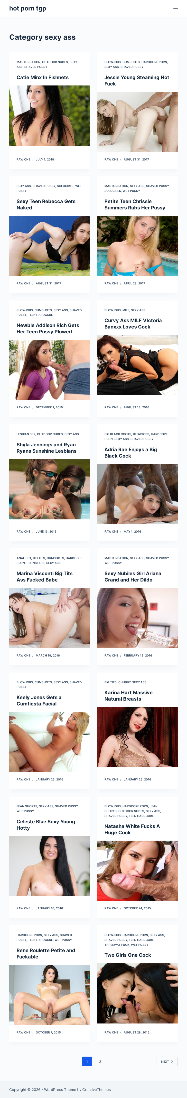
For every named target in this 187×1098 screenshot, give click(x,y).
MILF (125, 310)
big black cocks (117, 434)
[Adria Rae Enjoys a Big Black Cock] (137, 494)
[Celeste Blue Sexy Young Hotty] (49, 866)
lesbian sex (26, 434)
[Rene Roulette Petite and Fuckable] (49, 995)
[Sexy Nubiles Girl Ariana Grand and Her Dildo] (137, 618)
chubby (124, 682)
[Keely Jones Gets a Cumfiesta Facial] (49, 742)
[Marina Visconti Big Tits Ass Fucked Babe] (49, 618)
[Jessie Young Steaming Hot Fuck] (137, 122)
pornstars (36, 563)
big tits (39, 558)
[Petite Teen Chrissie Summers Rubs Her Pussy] (137, 246)
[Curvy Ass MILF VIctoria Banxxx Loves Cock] (137, 365)
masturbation (28, 62)
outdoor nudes (55, 62)
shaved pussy (35, 67)
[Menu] (175, 8)
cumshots (131, 62)
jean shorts (27, 806)
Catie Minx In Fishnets (43, 77)
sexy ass (111, 67)
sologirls (65, 186)
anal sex (24, 558)
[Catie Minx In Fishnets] (49, 115)
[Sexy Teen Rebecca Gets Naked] (49, 246)
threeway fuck (116, 945)
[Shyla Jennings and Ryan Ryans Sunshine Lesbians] (49, 489)
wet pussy (131, 191)
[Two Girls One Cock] (137, 993)
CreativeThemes (96, 1089)
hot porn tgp (27, 8)
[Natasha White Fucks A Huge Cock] (137, 871)
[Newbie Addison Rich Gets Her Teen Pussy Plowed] (49, 370)
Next (165, 1061)
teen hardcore (40, 315)
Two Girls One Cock (127, 955)
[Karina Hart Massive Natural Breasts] (137, 737)
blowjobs (112, 62)
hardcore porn (154, 62)
